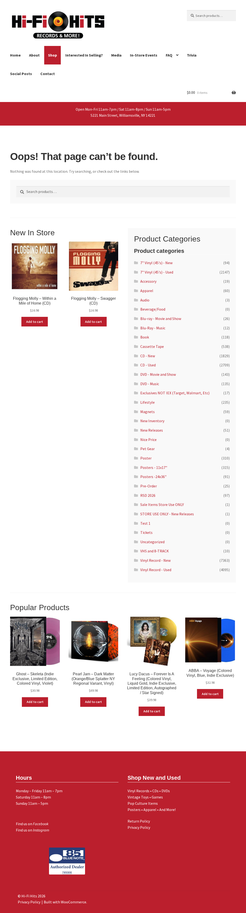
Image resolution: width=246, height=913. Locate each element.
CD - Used (148, 365)
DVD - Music (149, 383)
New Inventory (152, 420)
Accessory (148, 281)
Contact (47, 73)
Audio (144, 300)
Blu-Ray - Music (152, 328)
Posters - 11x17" (153, 467)
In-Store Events (143, 55)
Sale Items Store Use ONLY (162, 504)
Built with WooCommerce (65, 902)
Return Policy (139, 821)
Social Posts (21, 73)
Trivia (192, 55)
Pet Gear (147, 448)
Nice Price (148, 439)
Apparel (146, 290)
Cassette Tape (152, 346)
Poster (146, 458)
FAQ (169, 55)
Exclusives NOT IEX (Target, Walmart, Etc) (174, 392)
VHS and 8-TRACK (154, 551)
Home (15, 55)
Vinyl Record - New (155, 560)
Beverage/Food (152, 309)
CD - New (147, 355)
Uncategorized (152, 541)
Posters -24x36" (153, 476)
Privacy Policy (139, 827)
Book (144, 337)
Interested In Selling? (84, 55)
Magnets (147, 411)
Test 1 (145, 523)
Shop (52, 55)
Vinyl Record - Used (155, 569)
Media (116, 55)
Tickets (146, 532)
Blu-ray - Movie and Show (160, 318)
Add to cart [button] (34, 321)
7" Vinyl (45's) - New (156, 262)
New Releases (151, 430)
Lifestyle (147, 402)
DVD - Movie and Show (158, 374)
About (34, 55)
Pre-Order (148, 486)
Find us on (32, 823)
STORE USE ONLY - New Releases (167, 513)
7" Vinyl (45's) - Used (156, 272)
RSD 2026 (147, 495)
